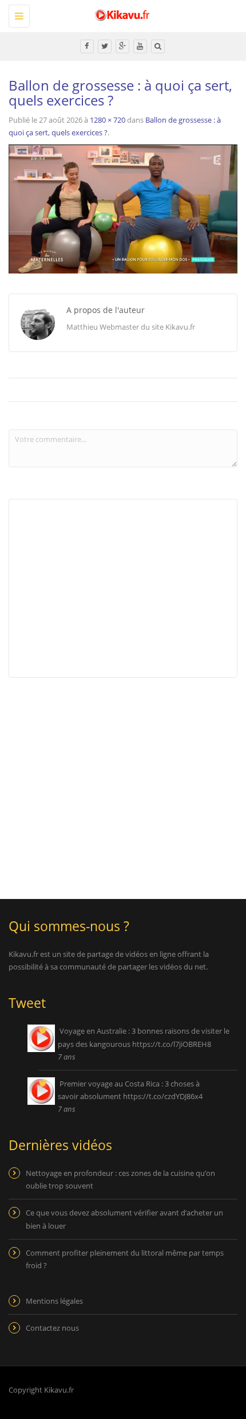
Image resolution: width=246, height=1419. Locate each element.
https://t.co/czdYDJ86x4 (163, 1096)
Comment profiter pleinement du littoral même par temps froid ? (125, 1259)
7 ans (67, 1056)
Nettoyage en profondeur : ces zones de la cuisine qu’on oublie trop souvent (120, 1179)
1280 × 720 (107, 120)
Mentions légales (54, 1301)
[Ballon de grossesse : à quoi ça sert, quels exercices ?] (123, 208)
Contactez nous (52, 1328)
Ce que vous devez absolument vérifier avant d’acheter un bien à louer (124, 1218)
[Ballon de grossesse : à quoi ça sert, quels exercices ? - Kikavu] (120, 14)
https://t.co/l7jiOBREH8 (171, 1044)
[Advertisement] (105, 781)
